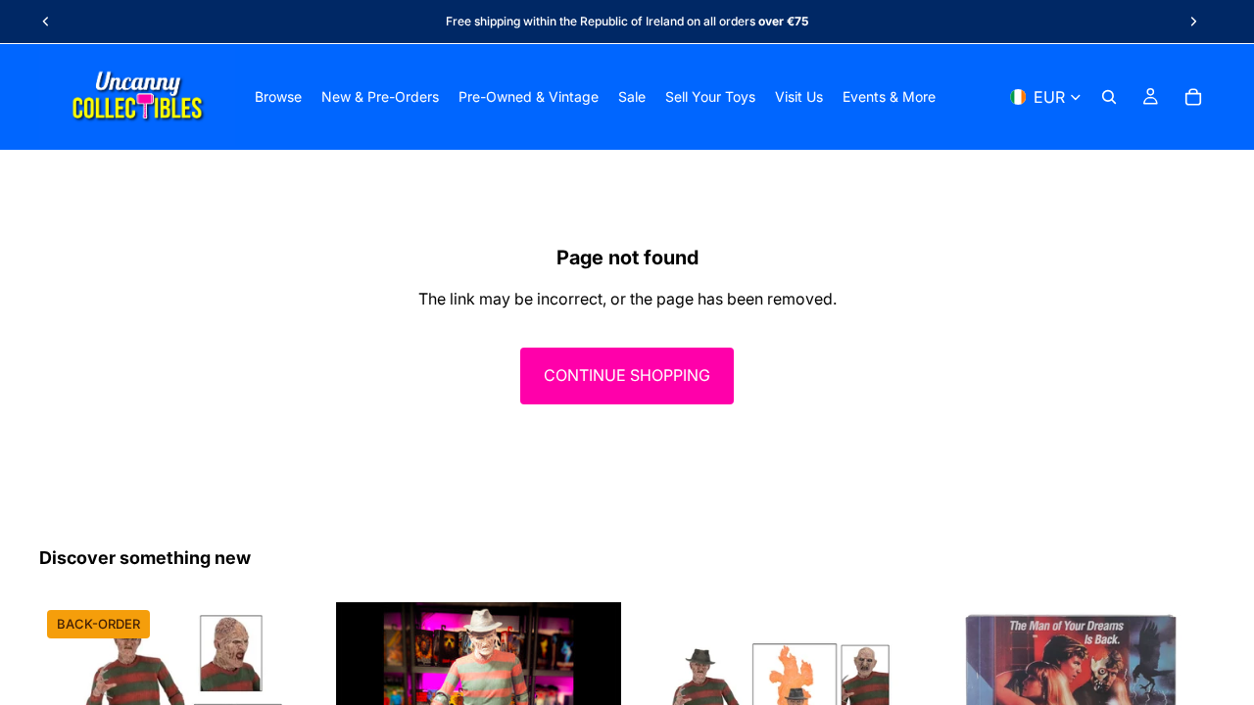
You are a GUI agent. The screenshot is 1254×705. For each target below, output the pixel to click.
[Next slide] (1193, 21)
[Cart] (1193, 96)
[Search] (1109, 96)
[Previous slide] (46, 21)
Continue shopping (627, 375)
